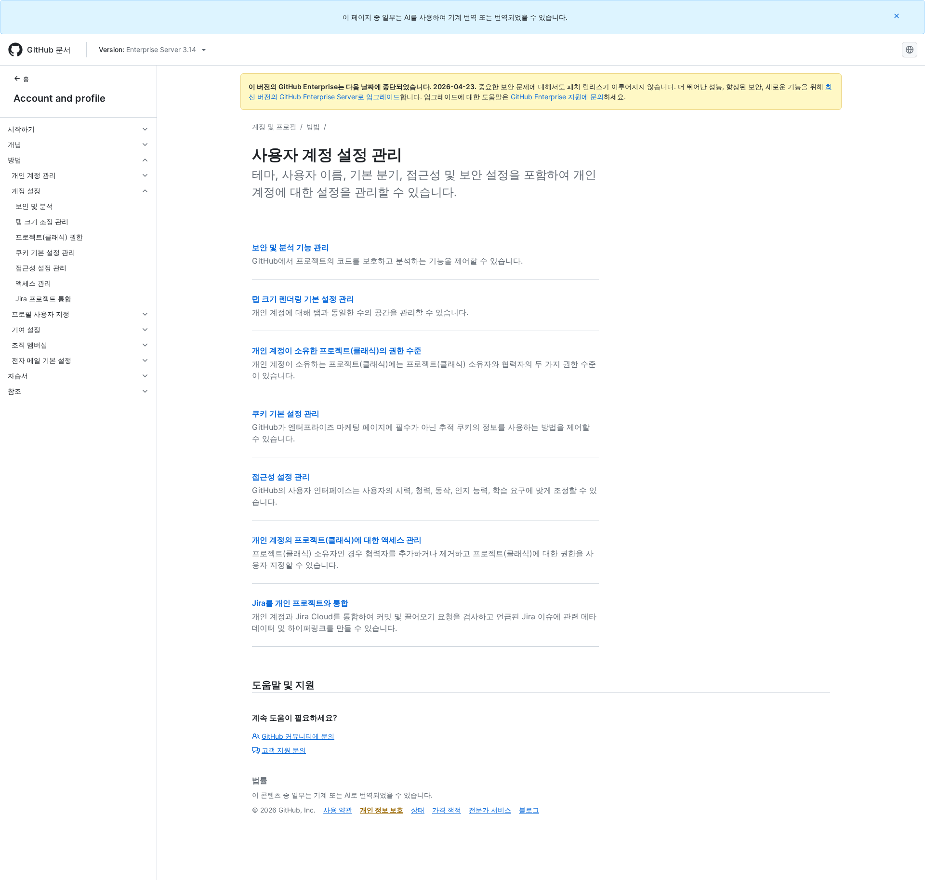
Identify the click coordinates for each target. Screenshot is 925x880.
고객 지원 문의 (284, 750)
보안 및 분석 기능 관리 (290, 247)
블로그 (529, 810)
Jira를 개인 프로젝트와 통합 (300, 603)
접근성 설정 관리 (281, 476)
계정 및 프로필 (274, 126)
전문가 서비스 (490, 810)
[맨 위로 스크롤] (903, 858)
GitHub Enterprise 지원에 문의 (557, 97)
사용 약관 (337, 810)
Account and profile (59, 98)
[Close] (897, 15)
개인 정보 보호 (381, 810)
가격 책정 (446, 810)
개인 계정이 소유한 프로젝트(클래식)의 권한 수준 (337, 350)
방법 (313, 126)
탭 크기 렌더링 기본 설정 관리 (303, 299)
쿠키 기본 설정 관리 (285, 413)
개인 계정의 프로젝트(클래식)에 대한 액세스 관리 (337, 540)
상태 (417, 810)
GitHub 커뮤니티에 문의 (298, 736)
